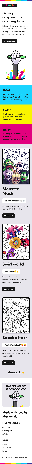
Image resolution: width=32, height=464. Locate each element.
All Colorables (7, 447)
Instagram (6, 451)
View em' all (16, 372)
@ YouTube (6, 427)
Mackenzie (9, 416)
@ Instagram (7, 430)
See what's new (9, 41)
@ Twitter (5, 434)
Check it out (8, 216)
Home (4, 444)
